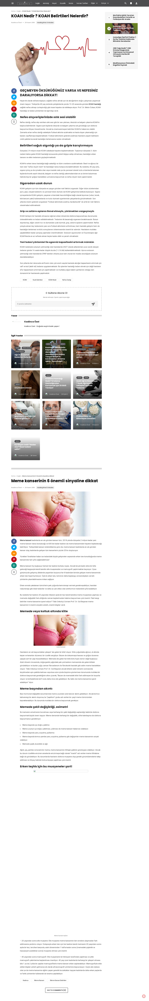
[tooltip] (14, 91)
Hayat (54, 3)
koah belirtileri (38, 280)
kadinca (25, 980)
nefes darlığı (66, 280)
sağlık (22, 107)
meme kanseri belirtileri (58, 980)
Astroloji (46, 3)
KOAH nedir (53, 280)
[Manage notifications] (144, 996)
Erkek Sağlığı (27, 348)
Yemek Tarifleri (82, 3)
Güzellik (63, 3)
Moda (71, 3)
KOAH (25, 280)
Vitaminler (92, 349)
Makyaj (55, 344)
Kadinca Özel (16, 22)
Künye (103, 3)
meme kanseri (26, 544)
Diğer (93, 3)
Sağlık (37, 3)
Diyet (78, 413)
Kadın (48, 344)
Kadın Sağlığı (20, 351)
